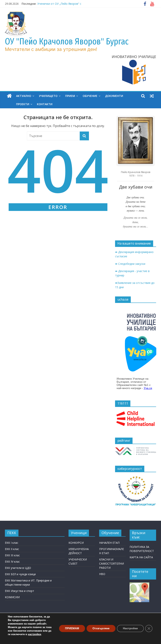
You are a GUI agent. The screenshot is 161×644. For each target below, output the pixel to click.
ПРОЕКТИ (22, 104)
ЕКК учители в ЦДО (18, 568)
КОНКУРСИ (76, 543)
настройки (34, 634)
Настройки (130, 628)
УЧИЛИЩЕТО (48, 96)
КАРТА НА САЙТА (141, 557)
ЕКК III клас (12, 555)
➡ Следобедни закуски (130, 264)
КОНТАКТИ (44, 104)
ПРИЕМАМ (72, 628)
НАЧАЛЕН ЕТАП (109, 543)
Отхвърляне (101, 628)
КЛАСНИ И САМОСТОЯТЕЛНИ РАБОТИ (111, 563)
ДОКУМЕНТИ (114, 96)
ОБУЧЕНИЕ (90, 96)
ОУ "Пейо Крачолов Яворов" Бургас (67, 41)
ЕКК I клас (11, 543)
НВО (102, 574)
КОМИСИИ (12, 597)
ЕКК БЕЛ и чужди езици (20, 574)
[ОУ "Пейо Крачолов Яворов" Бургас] (9, 96)
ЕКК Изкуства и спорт (19, 591)
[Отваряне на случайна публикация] (151, 96)
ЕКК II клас (12, 549)
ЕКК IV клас (12, 561)
